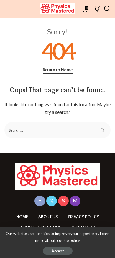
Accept (58, 251)
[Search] (107, 9)
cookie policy (68, 240)
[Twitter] (51, 201)
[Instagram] (75, 201)
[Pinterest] (63, 201)
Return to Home (58, 69)
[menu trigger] (11, 9)
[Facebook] (39, 201)
